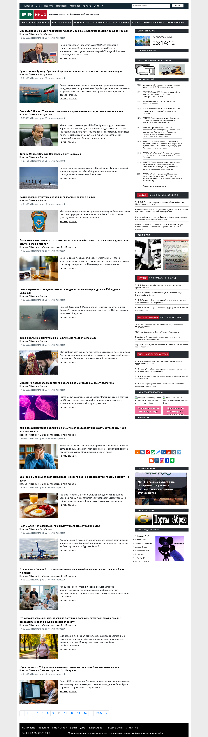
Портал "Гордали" (152, 22)
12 (72, 713)
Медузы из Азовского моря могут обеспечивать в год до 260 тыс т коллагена (66, 382)
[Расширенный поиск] (185, 5)
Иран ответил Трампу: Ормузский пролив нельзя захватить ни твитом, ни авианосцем (70, 71)
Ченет (135, 22)
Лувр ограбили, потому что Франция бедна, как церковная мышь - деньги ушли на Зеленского (161, 218)
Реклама (87, 5)
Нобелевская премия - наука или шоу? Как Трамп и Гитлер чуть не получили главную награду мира (161, 210)
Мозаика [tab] (142, 278)
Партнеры (61, 5)
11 (65, 713)
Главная (28, 5)
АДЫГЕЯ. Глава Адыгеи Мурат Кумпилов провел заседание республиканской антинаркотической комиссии (161, 120)
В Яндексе (44, 728)
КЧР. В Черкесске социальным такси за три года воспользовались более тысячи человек (162, 110)
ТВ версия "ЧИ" (142, 536)
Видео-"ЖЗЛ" (141, 539)
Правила (48, 5)
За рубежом (46, 34)
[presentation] (185, 250)
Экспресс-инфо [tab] (170, 195)
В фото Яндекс (77, 728)
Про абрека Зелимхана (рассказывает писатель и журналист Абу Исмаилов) (157, 338)
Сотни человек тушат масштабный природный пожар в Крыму (57, 197)
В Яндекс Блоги (96, 728)
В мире (33, 34)
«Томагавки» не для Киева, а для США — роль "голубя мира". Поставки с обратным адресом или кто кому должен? (159, 226)
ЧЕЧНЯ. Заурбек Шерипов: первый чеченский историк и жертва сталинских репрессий (160, 301)
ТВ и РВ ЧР (140, 558)
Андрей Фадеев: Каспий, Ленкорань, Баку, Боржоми (50, 154)
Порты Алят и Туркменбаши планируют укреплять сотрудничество (59, 526)
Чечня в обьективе (143, 543)
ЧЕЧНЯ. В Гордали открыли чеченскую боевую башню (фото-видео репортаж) (159, 203)
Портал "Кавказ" (61, 22)
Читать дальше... (68, 58)
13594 (98, 713)
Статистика (132, 728)
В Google (30, 728)
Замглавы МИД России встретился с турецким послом (159, 102)
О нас (39, 5)
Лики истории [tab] (173, 317)
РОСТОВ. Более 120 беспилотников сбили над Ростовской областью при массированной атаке (161, 94)
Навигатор (27, 22)
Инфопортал (81, 22)
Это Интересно (68, 247)
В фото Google (59, 728)
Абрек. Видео (141, 547)
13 (78, 713)
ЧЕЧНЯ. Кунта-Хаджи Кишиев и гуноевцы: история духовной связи (158, 286)
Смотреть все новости (156, 186)
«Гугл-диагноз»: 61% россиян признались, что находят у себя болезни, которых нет (69, 667)
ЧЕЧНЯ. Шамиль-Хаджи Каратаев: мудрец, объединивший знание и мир (161, 308)
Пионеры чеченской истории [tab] (153, 354)
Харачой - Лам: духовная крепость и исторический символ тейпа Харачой (161, 345)
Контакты (75, 5)
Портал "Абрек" (175, 22)
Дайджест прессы (49, 247)
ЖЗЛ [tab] (162, 317)
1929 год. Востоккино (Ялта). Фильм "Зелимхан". (157, 332)
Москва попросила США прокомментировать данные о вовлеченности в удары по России (73, 30)
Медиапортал (120, 22)
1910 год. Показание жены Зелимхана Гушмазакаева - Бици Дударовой (159, 325)
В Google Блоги (115, 728)
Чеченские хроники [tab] (148, 317)
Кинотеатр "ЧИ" (142, 550)
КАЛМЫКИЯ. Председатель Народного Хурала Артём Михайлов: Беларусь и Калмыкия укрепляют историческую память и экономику (162, 177)
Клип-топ (139, 554)
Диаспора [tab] (155, 195)
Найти (177, 5)
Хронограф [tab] (170, 278)
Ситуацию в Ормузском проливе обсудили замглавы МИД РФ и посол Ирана (162, 86)
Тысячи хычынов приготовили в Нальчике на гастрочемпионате (58, 338)
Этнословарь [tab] (156, 278)
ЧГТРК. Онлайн (142, 561)
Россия (43, 157)
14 (85, 713)
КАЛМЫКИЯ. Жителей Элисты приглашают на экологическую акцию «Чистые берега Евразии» (162, 155)
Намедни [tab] (142, 195)
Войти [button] (97, 5)
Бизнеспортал (100, 22)
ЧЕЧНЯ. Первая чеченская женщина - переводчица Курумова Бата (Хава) (158, 293)
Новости (43, 22)
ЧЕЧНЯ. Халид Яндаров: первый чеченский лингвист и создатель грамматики (159, 384)
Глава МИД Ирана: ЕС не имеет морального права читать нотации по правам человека (71, 111)
